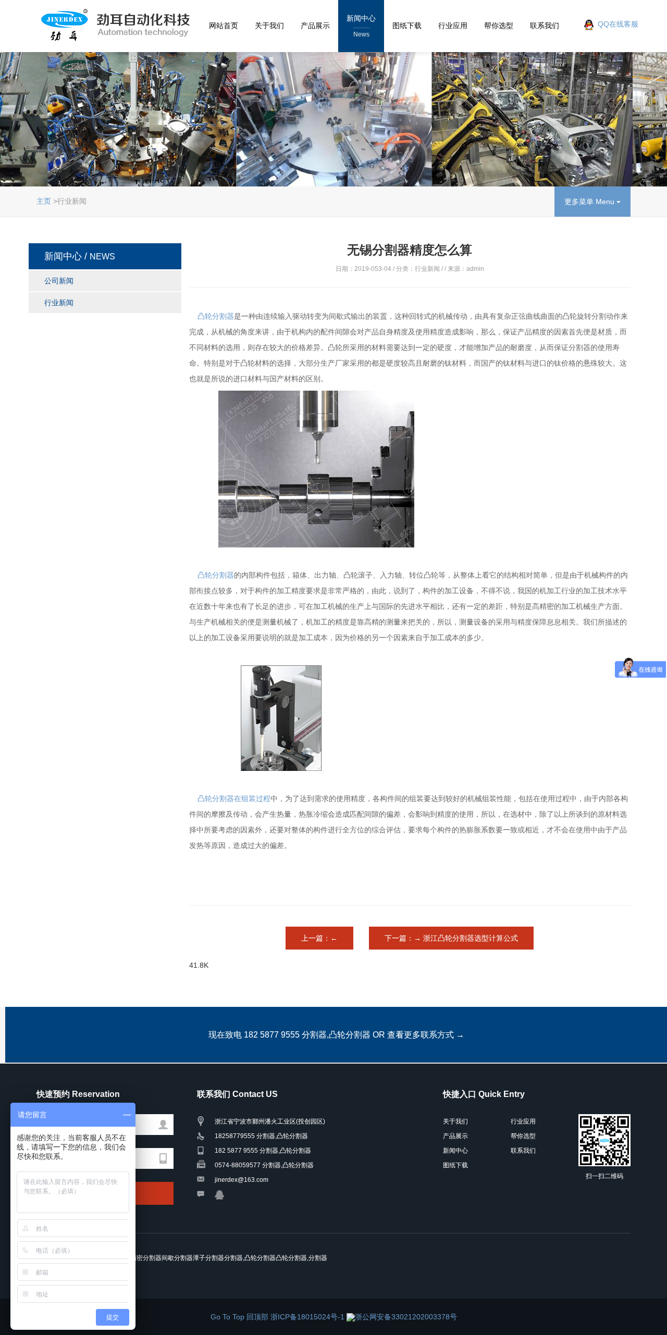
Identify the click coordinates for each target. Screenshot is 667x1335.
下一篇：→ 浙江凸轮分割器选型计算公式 (451, 938)
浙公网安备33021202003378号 (406, 1317)
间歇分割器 (177, 1258)
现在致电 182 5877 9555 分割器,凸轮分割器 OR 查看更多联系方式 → (336, 1034)
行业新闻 (58, 302)
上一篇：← (319, 938)
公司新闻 (58, 281)
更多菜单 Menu (590, 201)
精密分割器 (146, 1258)
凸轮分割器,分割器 (301, 1258)
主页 (43, 201)
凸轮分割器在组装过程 (233, 798)
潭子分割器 (208, 1258)
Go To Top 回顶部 (240, 1317)
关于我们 (269, 25)
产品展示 (315, 25)
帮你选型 (498, 25)
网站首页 (223, 25)
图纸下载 (407, 25)
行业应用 (452, 25)
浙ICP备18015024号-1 (308, 1317)
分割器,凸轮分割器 (250, 1258)
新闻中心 (361, 26)
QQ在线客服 (618, 24)
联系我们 (544, 25)
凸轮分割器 (215, 316)
